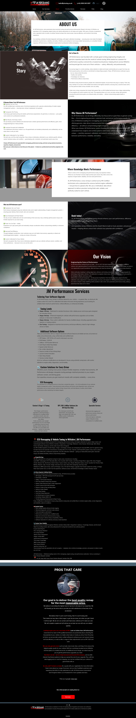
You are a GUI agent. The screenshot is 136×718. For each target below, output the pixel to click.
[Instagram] (69, 705)
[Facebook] (103, 3)
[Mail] (57, 3)
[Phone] (75, 3)
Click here (74, 679)
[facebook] (67, 705)
